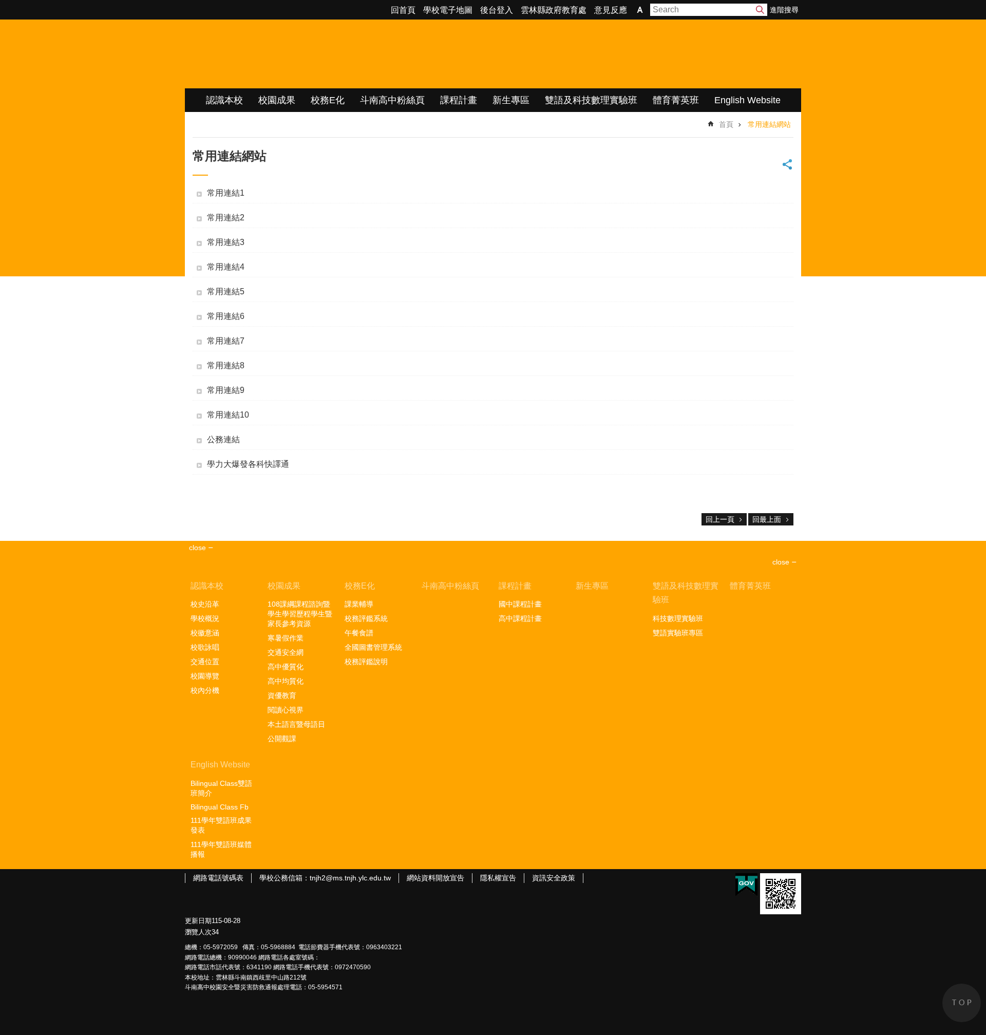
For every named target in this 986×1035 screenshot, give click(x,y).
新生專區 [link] (510, 100)
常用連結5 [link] (225, 291)
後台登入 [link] (496, 10)
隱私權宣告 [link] (498, 878)
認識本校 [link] (224, 100)
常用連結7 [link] (225, 340)
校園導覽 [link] (205, 676)
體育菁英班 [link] (676, 100)
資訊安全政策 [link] (553, 878)
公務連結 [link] (223, 439)
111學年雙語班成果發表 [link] (221, 825)
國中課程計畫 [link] (520, 604)
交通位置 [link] (205, 661)
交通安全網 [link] (286, 652)
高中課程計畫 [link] (520, 618)
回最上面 (766, 519)
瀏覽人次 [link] (198, 932)
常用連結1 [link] (225, 193)
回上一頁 (720, 519)
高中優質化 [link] (286, 667)
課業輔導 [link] (359, 604)
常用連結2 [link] (225, 217)
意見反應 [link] (610, 10)
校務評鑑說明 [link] (366, 661)
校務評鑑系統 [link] (366, 618)
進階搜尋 (784, 10)
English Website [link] (747, 100)
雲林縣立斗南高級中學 (293, 54)
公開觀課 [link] (282, 739)
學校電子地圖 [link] (447, 10)
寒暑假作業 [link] (286, 638)
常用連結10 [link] (228, 414)
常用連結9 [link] (225, 390)
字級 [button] (640, 10)
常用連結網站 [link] (769, 124)
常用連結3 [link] (225, 242)
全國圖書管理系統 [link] (373, 647)
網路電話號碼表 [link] (218, 878)
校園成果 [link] (276, 100)
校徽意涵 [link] (205, 633)
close (780, 562)
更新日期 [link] (198, 921)
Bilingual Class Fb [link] (220, 807)
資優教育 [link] (282, 695)
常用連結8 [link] (225, 365)
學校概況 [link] (205, 618)
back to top (961, 1003)
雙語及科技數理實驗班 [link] (591, 100)
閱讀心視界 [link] (286, 710)
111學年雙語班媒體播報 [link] (221, 849)
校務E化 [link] (328, 100)
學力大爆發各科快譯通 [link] (248, 464)
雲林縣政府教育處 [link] (553, 10)
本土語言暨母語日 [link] (296, 724)
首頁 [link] (726, 124)
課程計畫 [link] (458, 100)
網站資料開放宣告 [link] (435, 878)
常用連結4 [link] (225, 266)
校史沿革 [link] (205, 604)
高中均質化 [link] (286, 681)
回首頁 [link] (403, 10)
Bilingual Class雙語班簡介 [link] (221, 788)
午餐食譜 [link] (359, 633)
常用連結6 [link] (225, 316)
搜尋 (760, 10)
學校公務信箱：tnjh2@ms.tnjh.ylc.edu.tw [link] (325, 878)
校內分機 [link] (205, 690)
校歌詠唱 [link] (205, 647)
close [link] (197, 547)
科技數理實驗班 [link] (678, 618)
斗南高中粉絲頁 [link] (392, 100)
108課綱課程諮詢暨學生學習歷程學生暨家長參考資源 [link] (300, 614)
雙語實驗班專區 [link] (678, 633)
